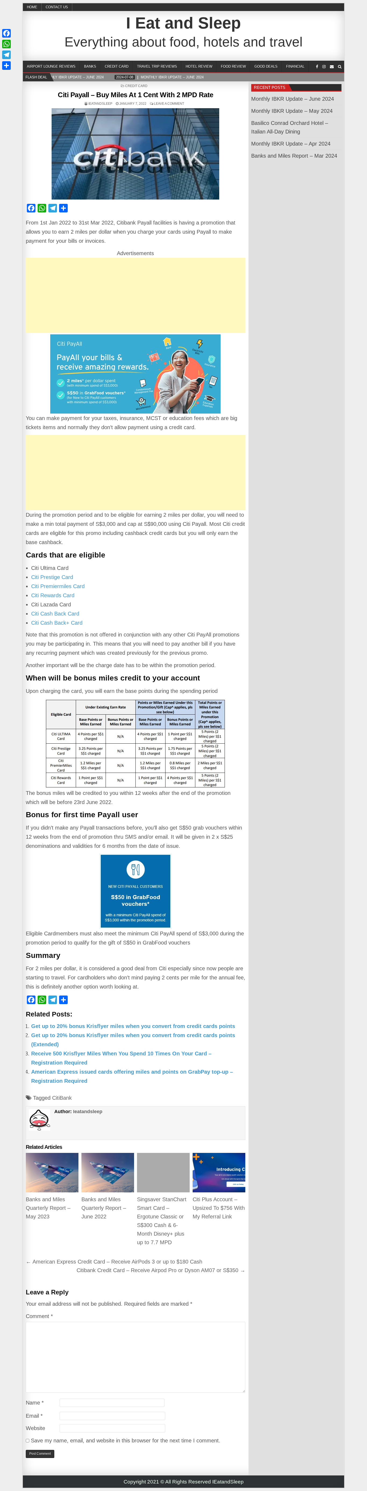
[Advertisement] (135, 295)
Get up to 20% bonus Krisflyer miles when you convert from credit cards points (133, 1026)
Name (35, 1403)
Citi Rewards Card (52, 595)
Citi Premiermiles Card (58, 586)
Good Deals (266, 66)
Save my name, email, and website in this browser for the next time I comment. (125, 1440)
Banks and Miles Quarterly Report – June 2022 (103, 1207)
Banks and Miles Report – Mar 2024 (294, 156)
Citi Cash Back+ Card (56, 623)
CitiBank (62, 1098)
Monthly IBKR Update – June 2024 (292, 99)
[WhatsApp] (6, 44)
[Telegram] (6, 54)
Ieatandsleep (100, 104)
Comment (39, 1316)
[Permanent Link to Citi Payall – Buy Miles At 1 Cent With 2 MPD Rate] (135, 154)
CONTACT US (57, 7)
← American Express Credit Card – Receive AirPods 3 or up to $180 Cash (114, 1262)
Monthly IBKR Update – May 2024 (292, 111)
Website (35, 1428)
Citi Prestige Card (52, 577)
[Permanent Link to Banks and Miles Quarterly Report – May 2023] (52, 1172)
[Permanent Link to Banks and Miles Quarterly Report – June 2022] (107, 1172)
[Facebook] (317, 67)
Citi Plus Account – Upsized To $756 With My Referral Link (219, 1207)
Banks (90, 66)
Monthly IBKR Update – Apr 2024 (290, 144)
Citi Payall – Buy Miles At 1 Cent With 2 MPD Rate (135, 95)
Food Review (233, 66)
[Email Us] (332, 67)
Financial (295, 66)
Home (32, 7)
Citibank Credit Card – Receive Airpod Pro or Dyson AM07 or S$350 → (161, 1270)
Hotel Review (199, 66)
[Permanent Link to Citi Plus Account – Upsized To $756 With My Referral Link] (219, 1172)
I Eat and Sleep (183, 23)
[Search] (339, 67)
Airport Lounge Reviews (51, 66)
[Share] (6, 65)
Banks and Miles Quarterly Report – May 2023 (48, 1207)
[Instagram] (324, 67)
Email (34, 1416)
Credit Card (116, 66)
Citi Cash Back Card (55, 614)
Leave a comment (169, 104)
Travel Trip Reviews (157, 66)
